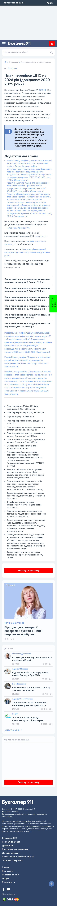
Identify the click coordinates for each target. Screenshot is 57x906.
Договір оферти (10, 853)
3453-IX (42, 90)
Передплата (52, 43)
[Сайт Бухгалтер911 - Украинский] (17, 802)
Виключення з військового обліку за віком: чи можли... (31, 689)
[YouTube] (8, 889)
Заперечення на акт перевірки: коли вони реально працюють (29, 704)
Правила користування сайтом (18, 856)
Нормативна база (11, 842)
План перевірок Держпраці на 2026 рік (25, 412)
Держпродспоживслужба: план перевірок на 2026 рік (22, 447)
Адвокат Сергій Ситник (22, 699)
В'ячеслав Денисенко (21, 654)
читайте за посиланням (18, 228)
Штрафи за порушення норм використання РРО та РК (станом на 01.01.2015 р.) (24, 505)
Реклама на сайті (11, 875)
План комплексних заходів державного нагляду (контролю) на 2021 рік (26, 434)
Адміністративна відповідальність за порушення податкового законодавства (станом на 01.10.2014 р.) (26, 514)
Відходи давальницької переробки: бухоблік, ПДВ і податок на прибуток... (23, 631)
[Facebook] (4, 889)
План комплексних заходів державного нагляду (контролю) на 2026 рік (26, 428)
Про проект (8, 871)
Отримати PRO (9, 838)
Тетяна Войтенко (14, 623)
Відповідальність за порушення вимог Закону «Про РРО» (30, 674)
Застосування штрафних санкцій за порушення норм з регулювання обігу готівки (25, 555)
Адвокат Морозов (20, 669)
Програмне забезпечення (15, 849)
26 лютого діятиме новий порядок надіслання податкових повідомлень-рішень (27, 252)
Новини (6, 867)
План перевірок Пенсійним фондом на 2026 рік (25, 422)
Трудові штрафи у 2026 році (20, 416)
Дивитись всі (12, 730)
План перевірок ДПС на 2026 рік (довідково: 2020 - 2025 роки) (22, 407)
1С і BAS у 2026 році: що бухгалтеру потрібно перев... (28, 719)
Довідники (7, 845)
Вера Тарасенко (19, 684)
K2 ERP (15, 714)
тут (31, 831)
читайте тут (41, 236)
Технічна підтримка (12, 860)
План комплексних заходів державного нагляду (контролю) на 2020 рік (26, 440)
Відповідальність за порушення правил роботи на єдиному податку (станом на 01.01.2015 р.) (26, 496)
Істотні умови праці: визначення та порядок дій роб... (32, 659)
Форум (5, 878)
